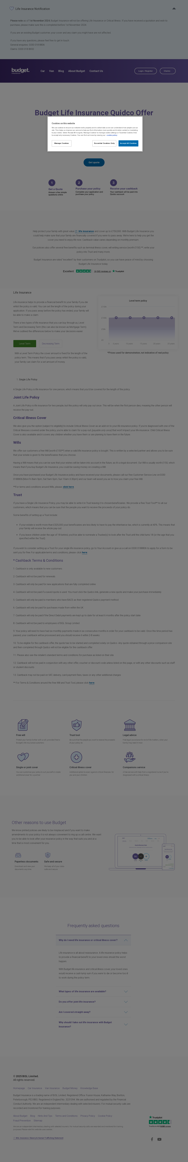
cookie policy (111, 135)
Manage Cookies (61, 143)
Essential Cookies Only (104, 143)
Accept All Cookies (128, 143)
